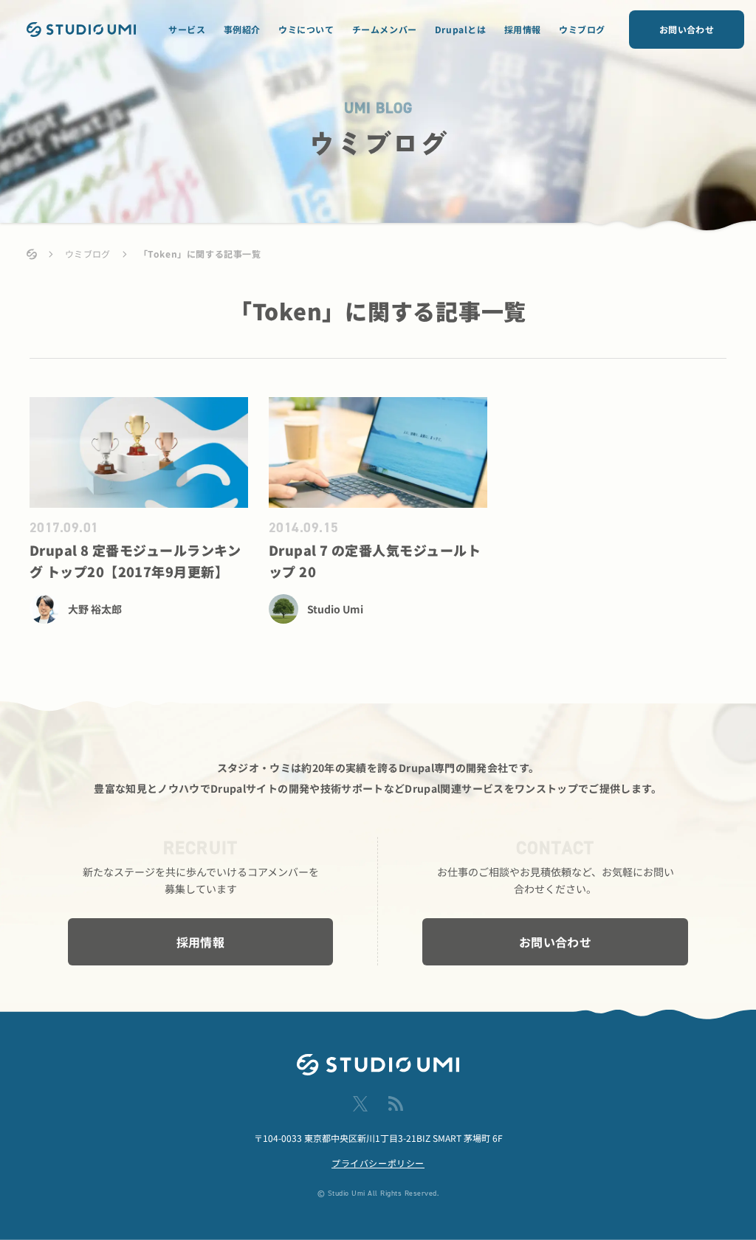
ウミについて (306, 29)
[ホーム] (32, 254)
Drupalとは (461, 29)
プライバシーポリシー (378, 1163)
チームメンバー (384, 29)
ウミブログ (582, 29)
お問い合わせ (686, 29)
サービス (186, 29)
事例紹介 (242, 29)
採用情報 (522, 29)
